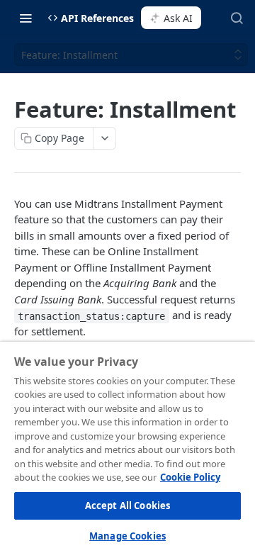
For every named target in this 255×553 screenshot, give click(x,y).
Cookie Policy (190, 477)
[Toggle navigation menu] (25, 17)
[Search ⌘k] (236, 17)
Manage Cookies (127, 536)
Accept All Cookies (127, 505)
